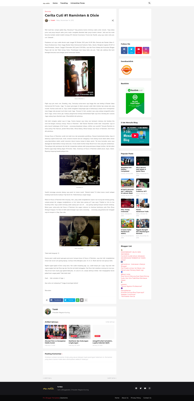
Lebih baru (48, 378)
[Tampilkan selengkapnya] (86, 300)
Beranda (48, 11)
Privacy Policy (136, 398)
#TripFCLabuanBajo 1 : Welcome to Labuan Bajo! (127, 191)
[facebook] (136, 388)
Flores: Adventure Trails (142, 210)
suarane (124, 284)
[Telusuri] (149, 3)
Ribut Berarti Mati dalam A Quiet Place (141, 169)
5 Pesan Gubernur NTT (141, 190)
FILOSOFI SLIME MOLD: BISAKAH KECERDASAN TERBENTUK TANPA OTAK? (133, 258)
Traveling (64, 3)
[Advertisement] (136, 23)
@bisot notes (125, 274)
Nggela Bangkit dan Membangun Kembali (142, 231)
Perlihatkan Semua (128, 296)
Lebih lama (111, 378)
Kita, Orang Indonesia (125, 210)
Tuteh (55, 309)
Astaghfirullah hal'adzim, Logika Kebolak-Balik (102, 342)
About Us (125, 398)
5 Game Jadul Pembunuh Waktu (126, 231)
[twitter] (140, 388)
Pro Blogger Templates (51, 398)
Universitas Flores (78, 3)
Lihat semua (110, 322)
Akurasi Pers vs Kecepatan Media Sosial (55, 342)
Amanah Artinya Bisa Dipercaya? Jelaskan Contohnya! (132, 293)
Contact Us (147, 398)
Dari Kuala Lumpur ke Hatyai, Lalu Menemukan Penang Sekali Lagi (133, 269)
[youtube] (145, 388)
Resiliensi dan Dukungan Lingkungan (78, 342)
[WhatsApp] (77, 300)
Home (55, 3)
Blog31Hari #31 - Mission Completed (126, 169)
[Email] (82, 300)
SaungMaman (126, 290)
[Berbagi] (112, 20)
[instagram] (149, 388)
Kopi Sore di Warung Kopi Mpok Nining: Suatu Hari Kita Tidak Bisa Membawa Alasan (135, 278)
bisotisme (63, 398)
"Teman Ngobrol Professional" (131, 286)
